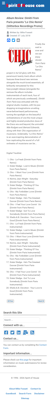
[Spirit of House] (25, 6)
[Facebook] (9, 40)
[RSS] (32, 332)
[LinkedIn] (19, 332)
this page (24, 359)
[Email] (18, 40)
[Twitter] (13, 40)
